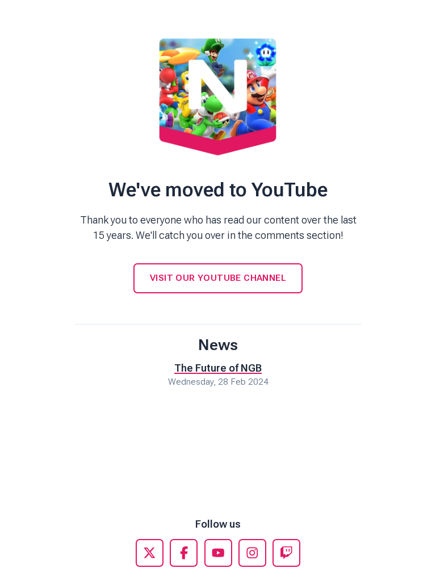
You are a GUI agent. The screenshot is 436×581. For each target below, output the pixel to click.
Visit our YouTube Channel (218, 277)
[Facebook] (184, 553)
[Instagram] (252, 553)
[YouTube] (218, 553)
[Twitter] (150, 553)
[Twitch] (286, 553)
